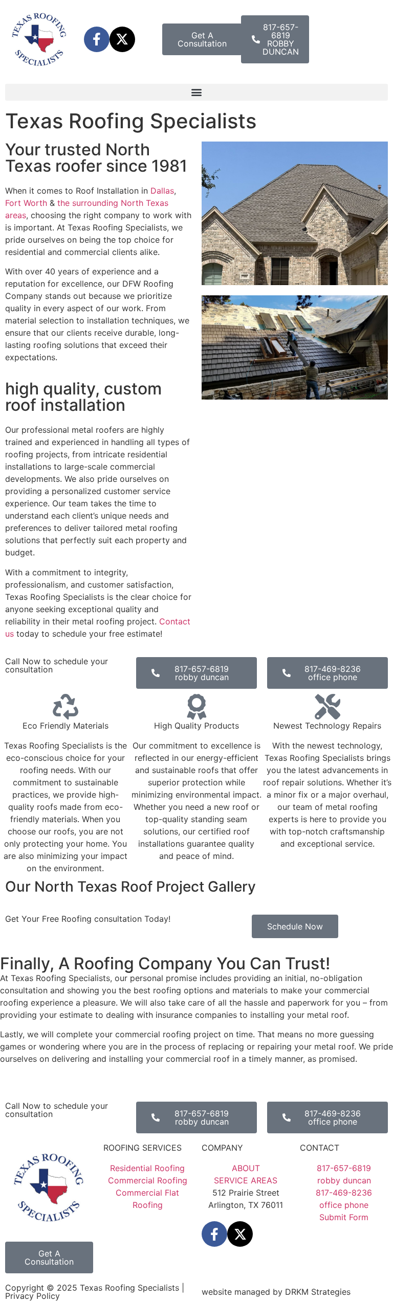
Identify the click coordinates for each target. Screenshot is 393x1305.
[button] (196, 92)
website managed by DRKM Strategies (276, 1292)
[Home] (39, 39)
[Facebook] (97, 39)
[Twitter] (122, 39)
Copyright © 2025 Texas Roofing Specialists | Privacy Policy (94, 1292)
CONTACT (319, 1148)
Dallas (162, 190)
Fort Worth (26, 203)
